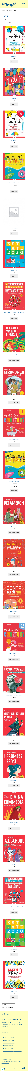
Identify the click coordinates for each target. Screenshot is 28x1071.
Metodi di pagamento (8, 1045)
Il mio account (4, 1068)
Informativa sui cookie (8, 1040)
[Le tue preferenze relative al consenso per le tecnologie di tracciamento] (2, 1069)
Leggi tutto (14, 61)
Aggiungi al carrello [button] (14, 360)
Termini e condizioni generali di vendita (12, 1051)
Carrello (21, 1067)
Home (4, 10)
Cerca (14, 1068)
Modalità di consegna (8, 1048)
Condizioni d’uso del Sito (9, 1037)
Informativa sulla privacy (9, 1043)
